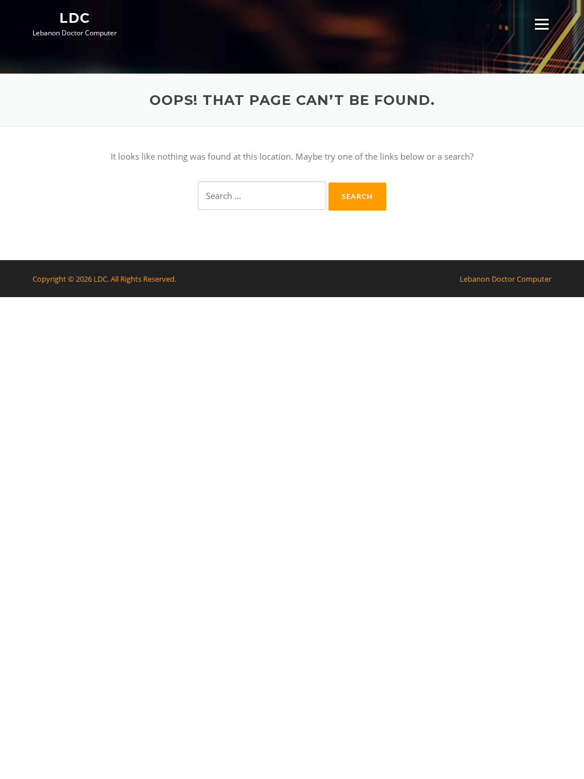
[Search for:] (262, 195)
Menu (541, 24)
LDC (74, 18)
